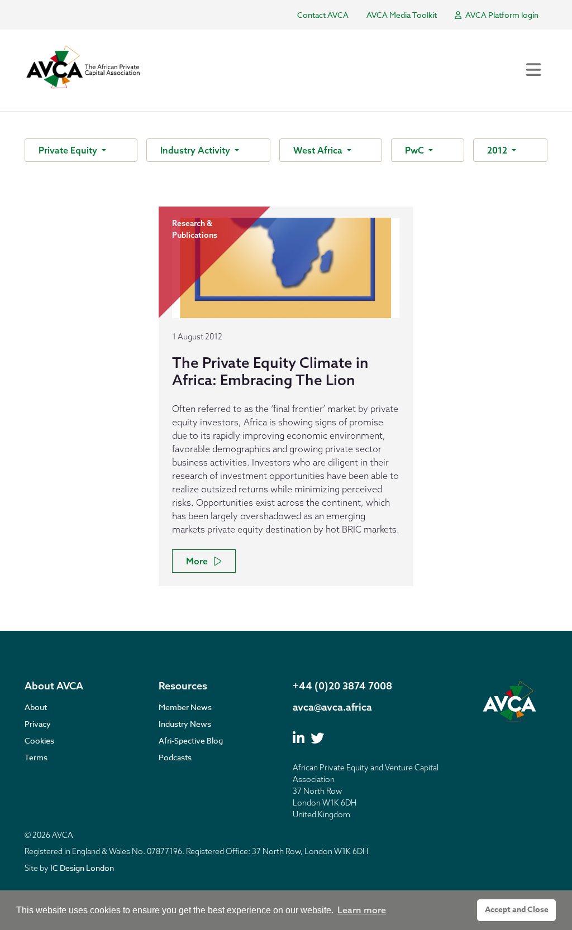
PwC (415, 150)
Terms (36, 757)
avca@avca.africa (332, 707)
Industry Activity (196, 150)
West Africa (319, 150)
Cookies (39, 740)
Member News (185, 707)
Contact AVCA (323, 14)
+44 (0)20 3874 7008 (342, 685)
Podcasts (175, 757)
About (36, 707)
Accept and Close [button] (517, 909)
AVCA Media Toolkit (401, 14)
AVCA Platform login (501, 14)
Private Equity (69, 150)
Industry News (185, 723)
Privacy (38, 723)
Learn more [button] (361, 909)
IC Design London (82, 867)
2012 (498, 150)
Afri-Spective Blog (191, 740)
